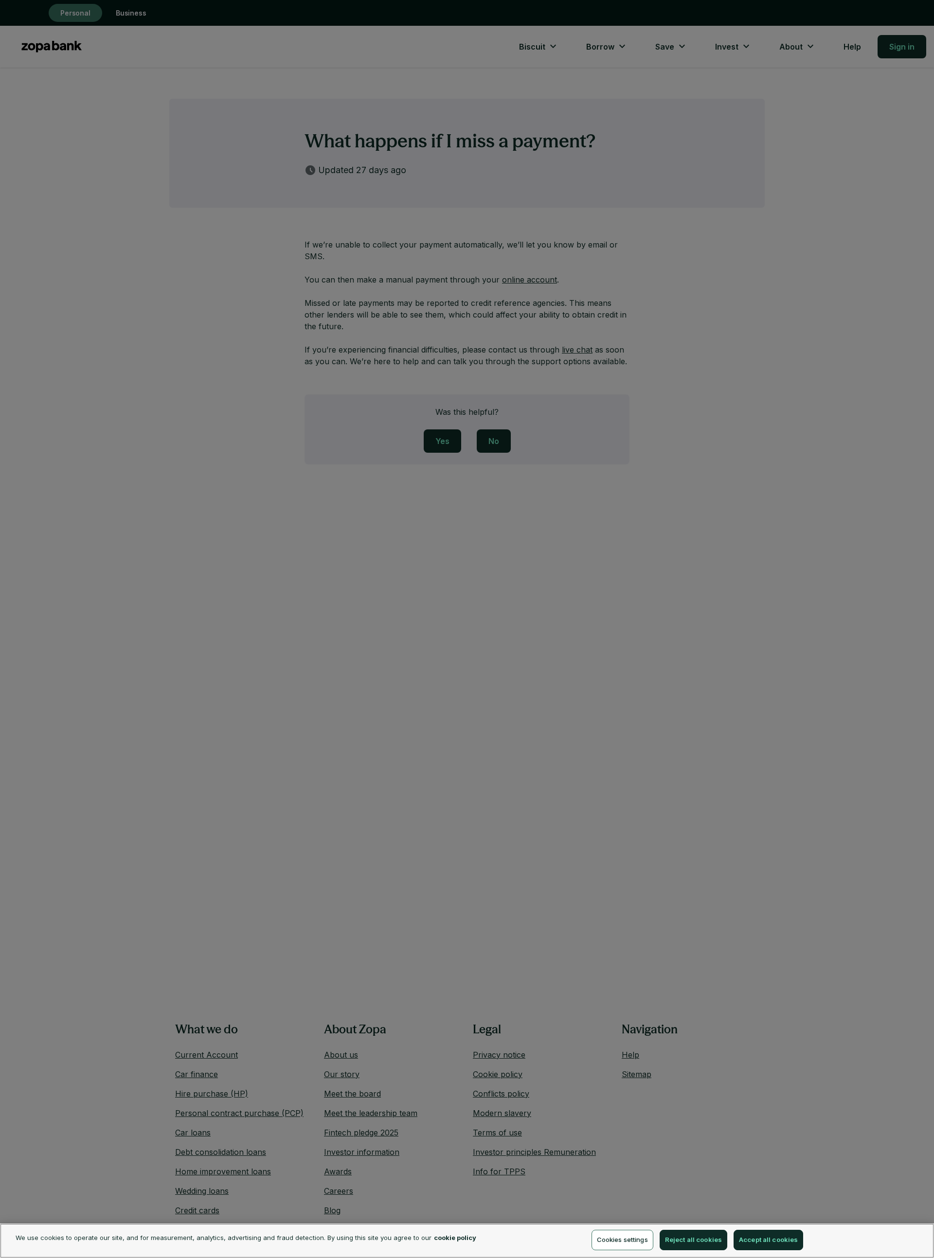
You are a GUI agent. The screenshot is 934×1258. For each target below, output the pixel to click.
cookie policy (455, 1237)
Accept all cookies (768, 1239)
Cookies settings (622, 1239)
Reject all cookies (693, 1239)
